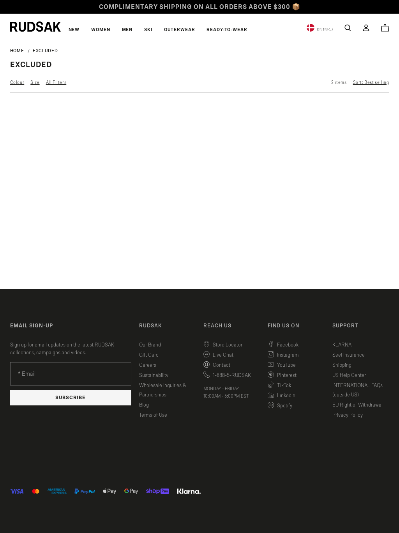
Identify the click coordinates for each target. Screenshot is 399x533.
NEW (74, 29)
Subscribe (70, 397)
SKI (148, 29)
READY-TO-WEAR (227, 29)
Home (17, 50)
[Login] (366, 28)
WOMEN (100, 29)
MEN (127, 29)
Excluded (45, 50)
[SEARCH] (347, 28)
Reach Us (217, 326)
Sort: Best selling (371, 82)
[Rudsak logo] (35, 26)
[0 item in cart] (385, 28)
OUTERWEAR (179, 29)
